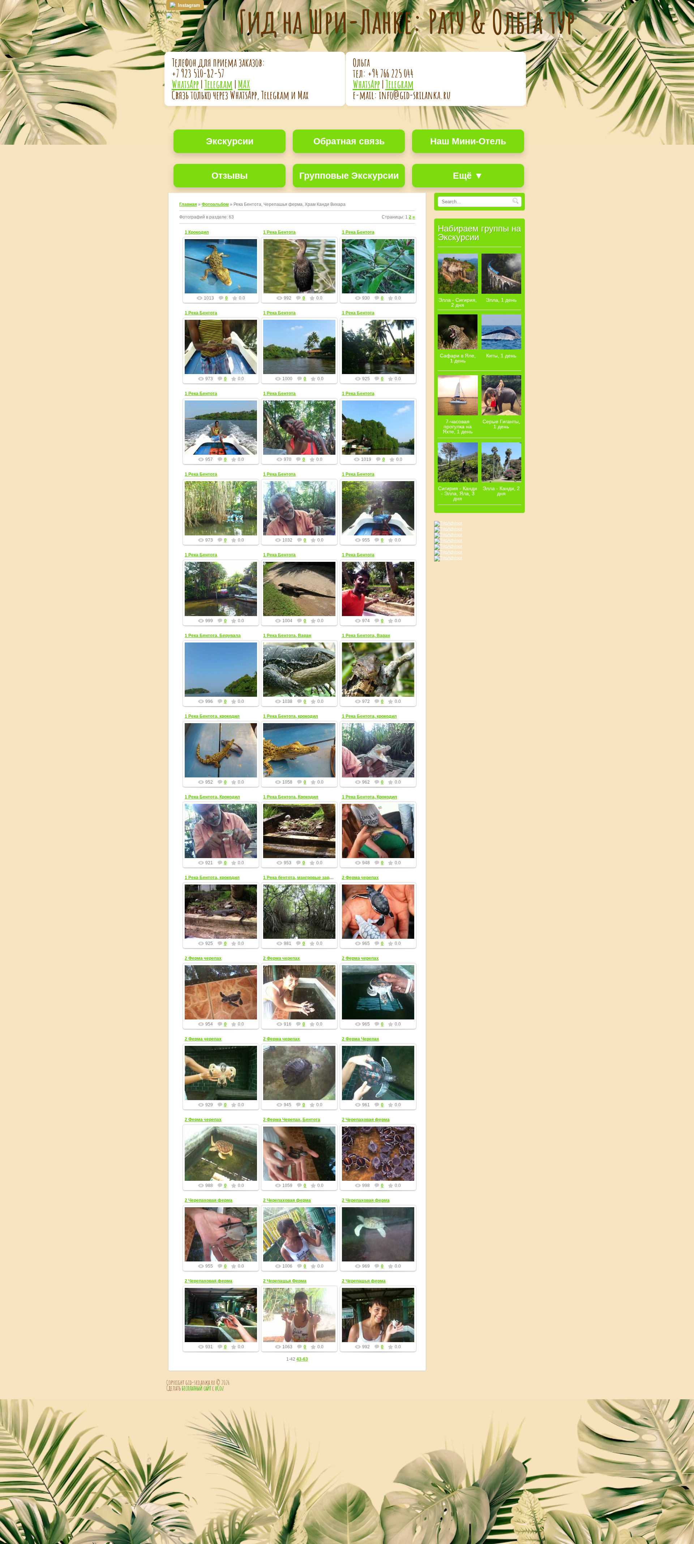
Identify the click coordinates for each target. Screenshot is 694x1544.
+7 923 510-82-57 (198, 73)
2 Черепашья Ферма (285, 1281)
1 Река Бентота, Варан (287, 635)
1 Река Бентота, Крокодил (212, 796)
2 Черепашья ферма (364, 1281)
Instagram (189, 5)
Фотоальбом (215, 204)
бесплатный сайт (196, 1388)
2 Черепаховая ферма (366, 1119)
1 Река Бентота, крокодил (212, 716)
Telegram (218, 84)
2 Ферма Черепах (360, 1039)
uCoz (219, 1388)
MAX (244, 84)
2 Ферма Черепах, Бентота (291, 1119)
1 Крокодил (197, 232)
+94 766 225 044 (391, 73)
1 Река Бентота (279, 232)
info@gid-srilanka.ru (415, 95)
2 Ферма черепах (360, 877)
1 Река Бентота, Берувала (213, 635)
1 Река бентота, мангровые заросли (301, 877)
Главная (188, 204)
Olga (224, 274)
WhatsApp (185, 84)
